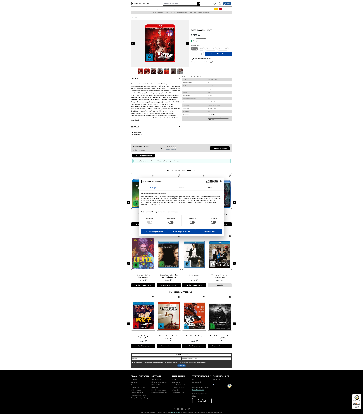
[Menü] (360, 395)
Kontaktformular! (198, 390)
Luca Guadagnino (212, 114)
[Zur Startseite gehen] (141, 3)
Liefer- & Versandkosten (159, 382)
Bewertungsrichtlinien (138, 395)
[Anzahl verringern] (193, 54)
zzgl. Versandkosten (201, 38)
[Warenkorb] (220, 4)
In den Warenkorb (218, 54)
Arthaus (174, 379)
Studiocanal (176, 382)
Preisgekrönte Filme (178, 393)
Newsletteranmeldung (159, 390)
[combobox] (180, 4)
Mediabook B (223, 49)
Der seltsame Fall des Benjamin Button (169, 276)
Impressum (134, 382)
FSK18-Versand (156, 385)
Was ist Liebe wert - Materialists (219, 276)
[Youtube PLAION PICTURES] (178, 409)
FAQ (193, 379)
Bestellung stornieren (202, 401)
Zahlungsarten (156, 379)
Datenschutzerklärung (138, 387)
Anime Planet (217, 379)
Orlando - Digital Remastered (143, 276)
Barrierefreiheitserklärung (139, 398)
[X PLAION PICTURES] (186, 409)
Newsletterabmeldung (159, 393)
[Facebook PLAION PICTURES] (182, 409)
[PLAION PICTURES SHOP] (132, 17)
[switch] (357, 407)
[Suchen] (198, 4)
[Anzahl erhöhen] (202, 54)
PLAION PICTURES (178, 385)
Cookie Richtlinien (137, 393)
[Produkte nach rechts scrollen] (234, 202)
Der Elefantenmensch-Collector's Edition (219, 337)
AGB (132, 385)
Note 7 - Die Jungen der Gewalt (143, 337)
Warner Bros (176, 390)
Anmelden (181, 365)
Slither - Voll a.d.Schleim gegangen (168, 337)
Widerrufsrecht (136, 390)
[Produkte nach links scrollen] (128, 202)
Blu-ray (194, 49)
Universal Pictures (178, 387)
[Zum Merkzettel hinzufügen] (153, 175)
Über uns (134, 379)
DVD (202, 49)
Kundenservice (197, 382)
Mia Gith (226, 118)
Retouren (154, 387)
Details (220, 285)
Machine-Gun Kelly (194, 336)
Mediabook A (211, 49)
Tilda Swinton (211, 118)
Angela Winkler (211, 119)
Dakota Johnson (219, 118)
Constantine (194, 275)
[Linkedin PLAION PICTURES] (188, 409)
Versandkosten (176, 412)
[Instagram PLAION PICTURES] (174, 409)
